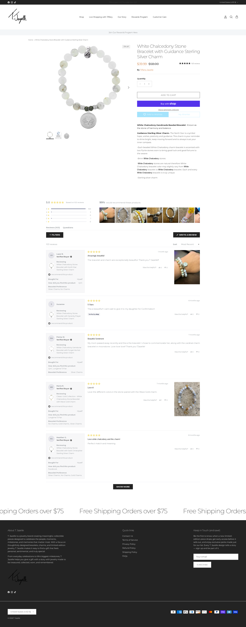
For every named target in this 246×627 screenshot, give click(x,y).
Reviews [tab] (53, 228)
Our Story (122, 17)
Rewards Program (139, 17)
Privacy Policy (128, 544)
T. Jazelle (16, 618)
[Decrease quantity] (139, 84)
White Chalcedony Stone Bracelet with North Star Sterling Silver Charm (67, 267)
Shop (81, 17)
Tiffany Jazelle (146, 70)
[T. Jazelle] (18, 17)
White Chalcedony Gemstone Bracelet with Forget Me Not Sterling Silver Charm (69, 350)
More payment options (168, 110)
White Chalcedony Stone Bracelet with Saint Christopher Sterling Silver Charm (69, 450)
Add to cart (168, 95)
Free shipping (116, 2)
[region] (149, 215)
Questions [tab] (68, 228)
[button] (68, 209)
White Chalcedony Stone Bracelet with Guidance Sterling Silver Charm (61, 40)
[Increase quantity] (149, 84)
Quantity (141, 78)
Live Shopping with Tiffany (101, 17)
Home (30, 40)
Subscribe (202, 565)
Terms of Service (130, 540)
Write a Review (189, 235)
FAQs (124, 556)
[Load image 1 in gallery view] (88, 86)
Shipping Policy (129, 552)
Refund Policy (129, 548)
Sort (175, 244)
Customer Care (159, 17)
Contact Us (127, 536)
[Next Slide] (198, 215)
